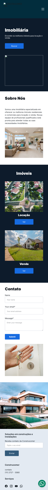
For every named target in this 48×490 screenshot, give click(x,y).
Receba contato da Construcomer (20, 441)
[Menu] (42, 9)
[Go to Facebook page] (7, 486)
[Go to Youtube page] (17, 486)
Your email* (10, 307)
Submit (12, 337)
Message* (9, 318)
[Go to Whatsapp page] (21, 486)
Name (7, 295)
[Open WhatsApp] (42, 483)
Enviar (12, 453)
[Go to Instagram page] (12, 486)
